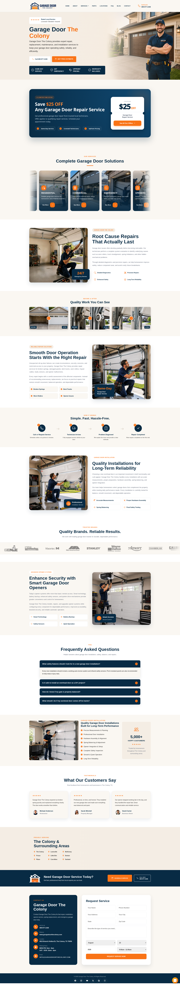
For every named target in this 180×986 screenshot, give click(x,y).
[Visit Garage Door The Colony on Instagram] (81, 980)
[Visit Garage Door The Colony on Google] (99, 980)
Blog (119, 6)
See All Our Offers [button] (126, 123)
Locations (103, 6)
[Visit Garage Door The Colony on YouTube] (87, 980)
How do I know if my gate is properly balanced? (61, 692)
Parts (94, 6)
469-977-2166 (44, 928)
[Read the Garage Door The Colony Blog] (105, 980)
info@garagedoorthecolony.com (54, 957)
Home (67, 6)
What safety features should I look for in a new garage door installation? (71, 664)
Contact (127, 6)
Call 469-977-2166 (41, 59)
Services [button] (84, 6)
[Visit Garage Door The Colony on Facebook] (75, 980)
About (75, 6)
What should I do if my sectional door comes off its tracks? (66, 701)
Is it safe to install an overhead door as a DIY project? (63, 683)
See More (44, 205)
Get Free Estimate (65, 59)
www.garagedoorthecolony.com (50, 934)
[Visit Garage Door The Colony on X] (93, 980)
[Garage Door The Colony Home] (42, 6)
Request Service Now (116, 956)
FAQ (112, 6)
